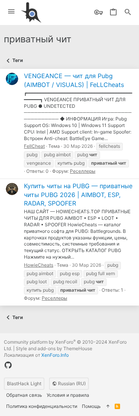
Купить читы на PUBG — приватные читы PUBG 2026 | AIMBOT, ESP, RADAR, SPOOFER (78, 194)
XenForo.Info (55, 355)
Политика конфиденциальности (41, 406)
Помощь (91, 406)
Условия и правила (68, 395)
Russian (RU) (71, 383)
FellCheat (34, 146)
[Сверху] (107, 406)
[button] (11, 11)
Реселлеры (82, 171)
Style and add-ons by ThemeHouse (54, 348)
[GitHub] (8, 365)
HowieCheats (38, 265)
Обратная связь (24, 395)
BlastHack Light (24, 383)
